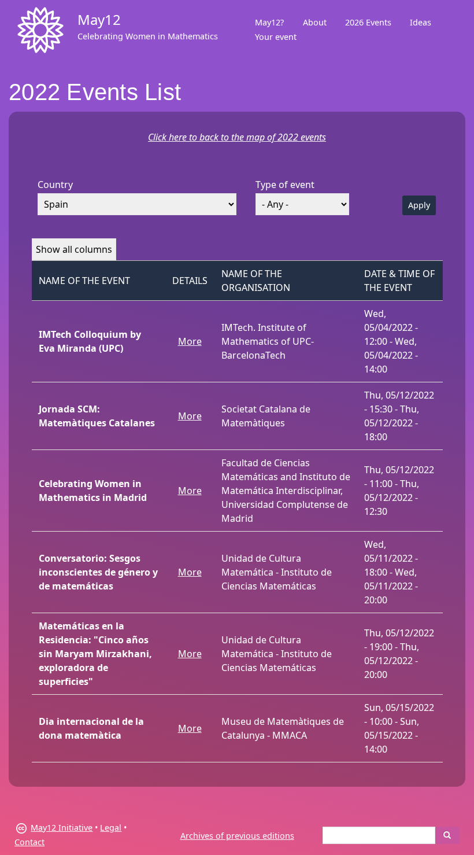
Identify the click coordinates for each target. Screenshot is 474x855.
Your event (276, 36)
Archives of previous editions (237, 835)
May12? (269, 22)
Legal (110, 827)
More (190, 341)
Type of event (284, 184)
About (315, 22)
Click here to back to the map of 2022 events (237, 137)
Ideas (420, 22)
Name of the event (84, 280)
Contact (29, 841)
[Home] (40, 30)
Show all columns (74, 249)
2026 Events (368, 22)
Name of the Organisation (255, 280)
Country (55, 184)
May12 (99, 19)
